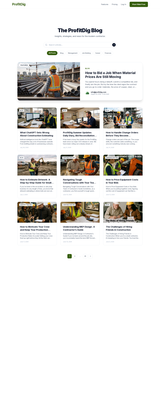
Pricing (114, 4)
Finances (108, 53)
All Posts (52, 53)
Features (104, 4)
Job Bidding (86, 53)
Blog (61, 53)
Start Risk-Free (138, 4)
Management (72, 53)
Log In (123, 4)
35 (85, 256)
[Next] (90, 256)
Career (97, 53)
